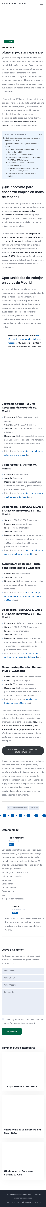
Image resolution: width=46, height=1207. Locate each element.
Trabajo (9, 42)
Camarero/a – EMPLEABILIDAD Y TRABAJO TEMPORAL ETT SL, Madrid (24, 158)
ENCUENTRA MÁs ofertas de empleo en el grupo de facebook (23, 751)
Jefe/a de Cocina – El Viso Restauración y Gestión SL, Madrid (23, 150)
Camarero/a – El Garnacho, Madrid (20, 155)
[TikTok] (28, 815)
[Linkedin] (36, 815)
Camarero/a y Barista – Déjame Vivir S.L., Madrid (23, 174)
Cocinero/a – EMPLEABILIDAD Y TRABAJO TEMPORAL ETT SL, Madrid (23, 169)
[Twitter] (12, 815)
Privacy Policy (13, 1202)
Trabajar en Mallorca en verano (21, 1086)
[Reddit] (44, 815)
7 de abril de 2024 (9, 48)
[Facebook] (4, 815)
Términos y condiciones (32, 1202)
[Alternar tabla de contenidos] (39, 135)
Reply (11, 844)
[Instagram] (20, 815)
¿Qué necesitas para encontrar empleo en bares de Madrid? (22, 139)
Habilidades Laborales (17, 808)
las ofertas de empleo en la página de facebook (24, 339)
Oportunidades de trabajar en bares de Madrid (22, 145)
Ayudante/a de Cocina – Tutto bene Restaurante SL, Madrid (21, 164)
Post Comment (12, 1031)
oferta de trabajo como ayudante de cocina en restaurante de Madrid (23, 596)
